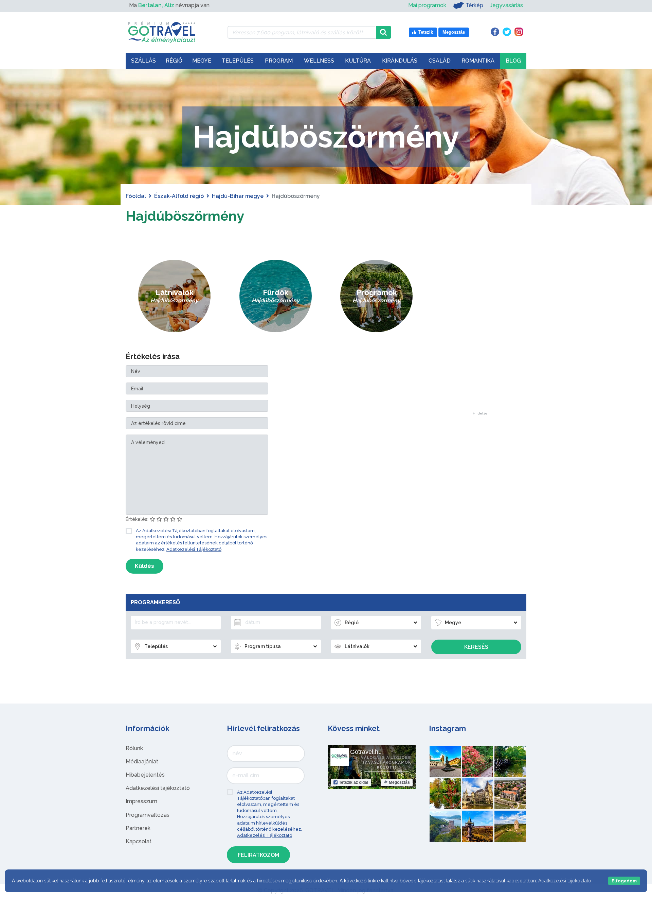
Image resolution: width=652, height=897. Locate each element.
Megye (201, 60)
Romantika (477, 60)
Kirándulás (399, 60)
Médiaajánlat (142, 761)
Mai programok (427, 5)
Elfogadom (624, 880)
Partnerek (138, 828)
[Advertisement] (480, 310)
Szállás (143, 60)
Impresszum (141, 801)
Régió (174, 60)
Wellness (319, 60)
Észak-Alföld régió (179, 196)
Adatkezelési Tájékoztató (193, 549)
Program (279, 60)
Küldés (144, 566)
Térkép (474, 5)
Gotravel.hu (366, 751)
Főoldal (136, 196)
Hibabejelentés (145, 775)
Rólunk (134, 748)
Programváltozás (147, 815)
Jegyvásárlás (506, 5)
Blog (513, 60)
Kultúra (358, 60)
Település (238, 60)
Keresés (476, 647)
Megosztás (399, 782)
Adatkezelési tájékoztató (158, 788)
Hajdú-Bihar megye (238, 196)
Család (440, 60)
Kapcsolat (138, 841)
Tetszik (353, 782)
